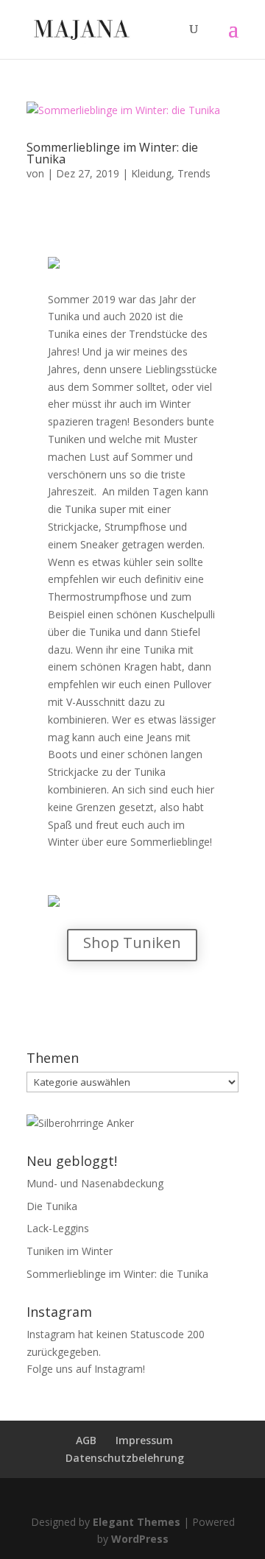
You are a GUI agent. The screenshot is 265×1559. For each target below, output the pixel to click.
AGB (86, 1440)
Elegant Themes (136, 1522)
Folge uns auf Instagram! (85, 1369)
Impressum (144, 1440)
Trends (194, 173)
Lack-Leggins (57, 1228)
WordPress (140, 1539)
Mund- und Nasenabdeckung (94, 1183)
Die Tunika (51, 1206)
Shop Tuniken (132, 942)
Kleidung (151, 173)
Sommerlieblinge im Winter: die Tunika (112, 153)
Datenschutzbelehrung (125, 1458)
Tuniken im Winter (69, 1251)
